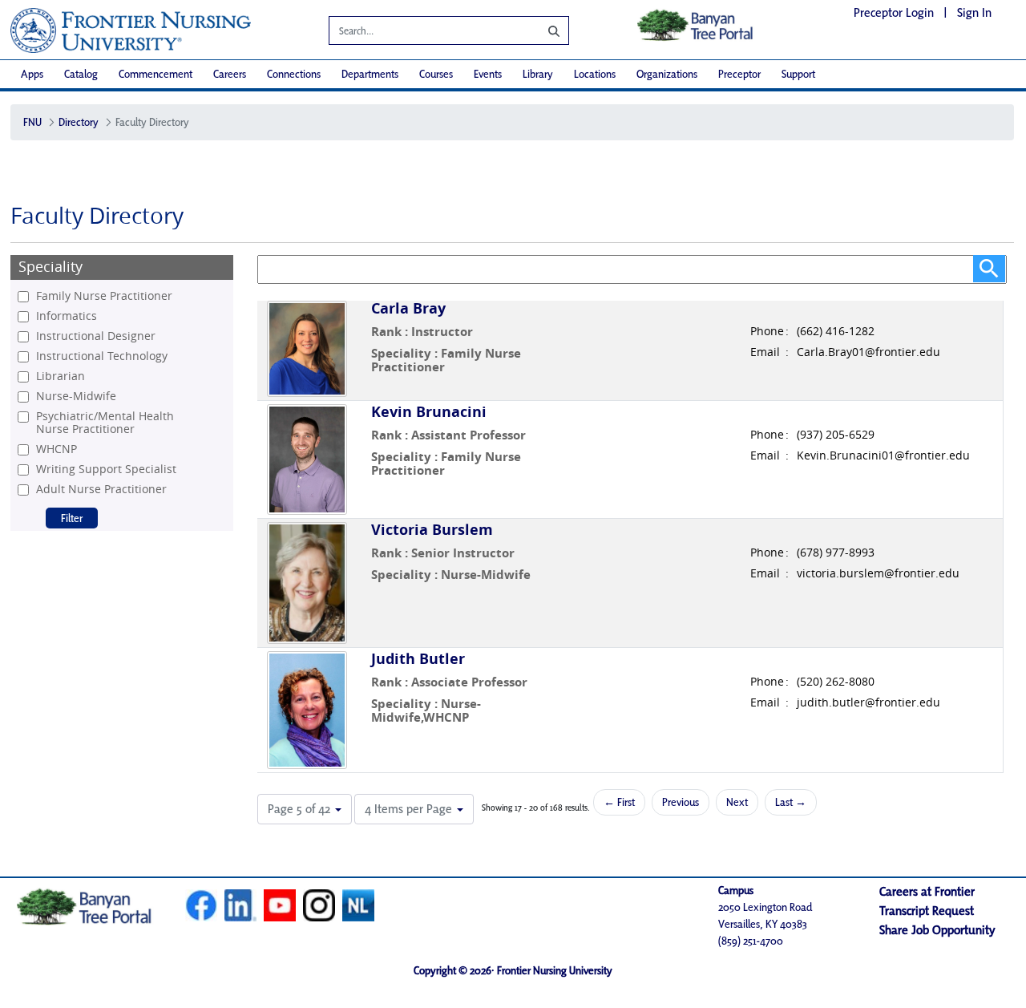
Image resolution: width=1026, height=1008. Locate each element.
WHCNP (56, 449)
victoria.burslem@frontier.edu (878, 573)
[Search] (542, 30)
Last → (790, 802)
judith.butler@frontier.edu (868, 702)
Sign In (974, 12)
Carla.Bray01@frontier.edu (868, 352)
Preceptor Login (894, 12)
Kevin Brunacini (429, 412)
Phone (767, 331)
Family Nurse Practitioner (104, 295)
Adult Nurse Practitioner (101, 489)
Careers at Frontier (927, 891)
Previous (680, 802)
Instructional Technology (102, 356)
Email (765, 352)
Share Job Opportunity (937, 929)
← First (619, 802)
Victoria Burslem (432, 530)
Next (737, 802)
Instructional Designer (96, 336)
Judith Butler (418, 659)
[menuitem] (32, 74)
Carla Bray (408, 308)
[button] (304, 809)
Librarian (60, 376)
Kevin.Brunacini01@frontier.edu (883, 455)
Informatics (66, 316)
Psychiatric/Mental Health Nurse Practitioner (105, 422)
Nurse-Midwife (76, 396)
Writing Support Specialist (106, 469)
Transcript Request (926, 910)
